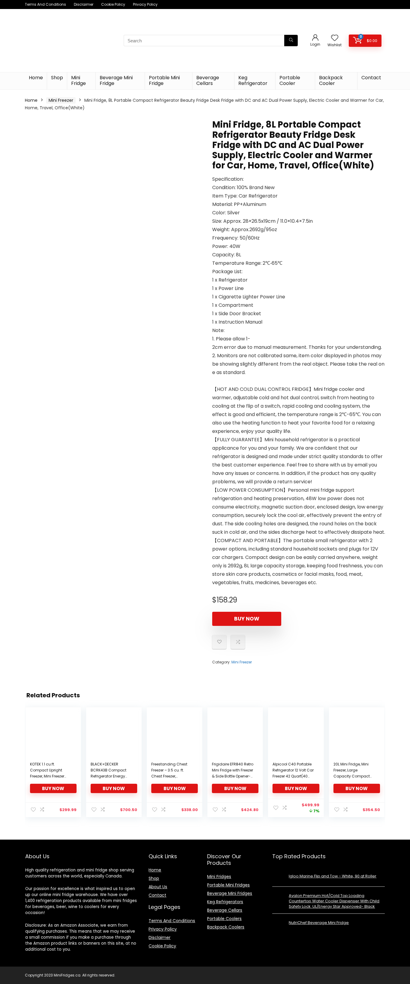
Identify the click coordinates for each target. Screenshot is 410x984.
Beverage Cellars (207, 80)
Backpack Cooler (331, 80)
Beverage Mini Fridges (229, 893)
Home (36, 77)
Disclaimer (83, 4)
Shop (57, 77)
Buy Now (246, 618)
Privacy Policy (145, 4)
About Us (158, 887)
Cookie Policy (113, 4)
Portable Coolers (224, 919)
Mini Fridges (219, 877)
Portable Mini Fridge (164, 80)
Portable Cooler (289, 80)
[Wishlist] (334, 38)
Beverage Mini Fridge (116, 80)
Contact (371, 77)
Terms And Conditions (45, 4)
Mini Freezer (61, 100)
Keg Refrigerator (252, 80)
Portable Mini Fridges (228, 885)
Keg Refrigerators (225, 902)
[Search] (291, 40)
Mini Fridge (78, 80)
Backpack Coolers (225, 927)
